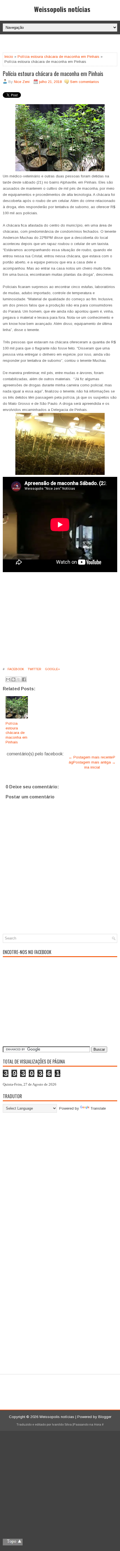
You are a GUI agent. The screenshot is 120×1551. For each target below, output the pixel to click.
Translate (98, 1108)
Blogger (104, 1417)
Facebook (15, 669)
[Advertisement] (61, 44)
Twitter (34, 669)
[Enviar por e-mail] (8, 679)
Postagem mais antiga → (94, 762)
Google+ (52, 669)
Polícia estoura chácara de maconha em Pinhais (58, 56)
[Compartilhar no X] (18, 679)
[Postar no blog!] (13, 679)
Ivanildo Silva (62, 1424)
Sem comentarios (84, 82)
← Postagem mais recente (90, 757)
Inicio (8, 56)
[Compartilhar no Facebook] (24, 679)
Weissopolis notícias (62, 9)
